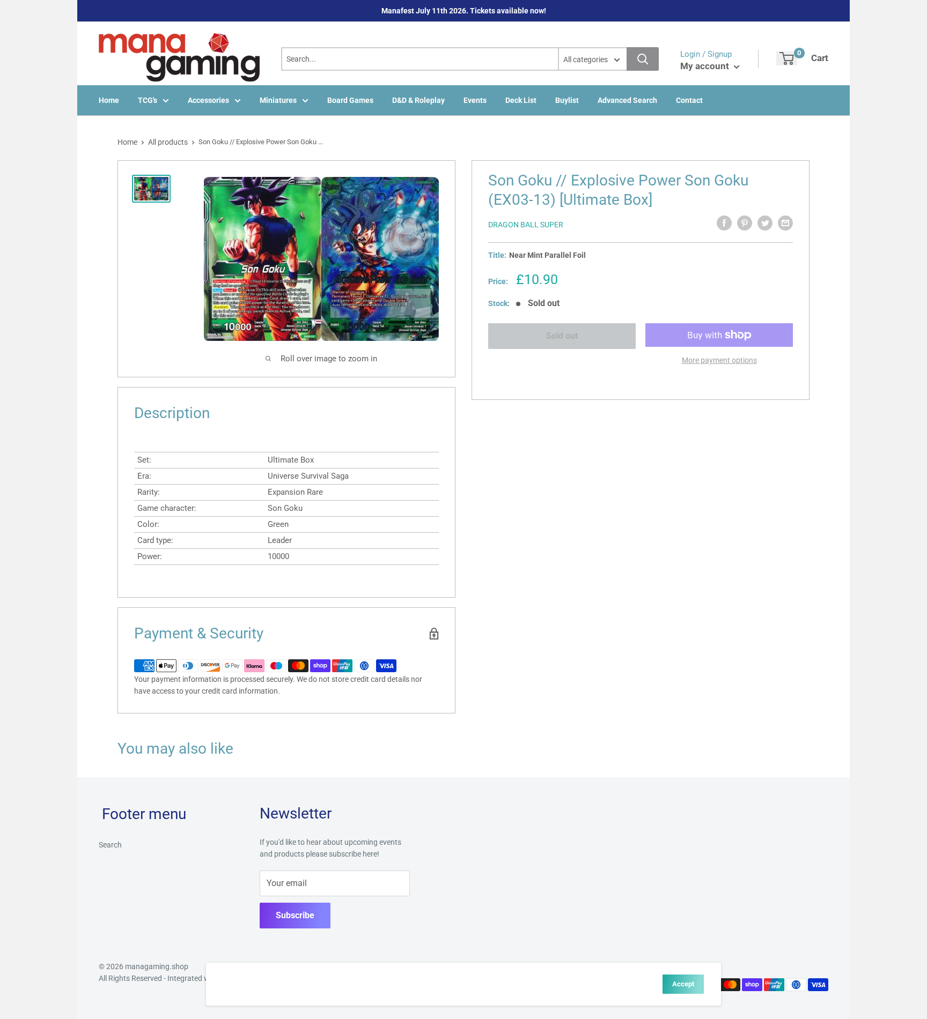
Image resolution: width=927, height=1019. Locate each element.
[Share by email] (785, 222)
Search (110, 845)
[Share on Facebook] (724, 222)
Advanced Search (627, 100)
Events (475, 100)
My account (705, 66)
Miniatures (278, 100)
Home (109, 100)
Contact (689, 100)
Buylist (567, 100)
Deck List (520, 100)
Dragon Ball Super (525, 224)
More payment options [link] (719, 360)
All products (168, 142)
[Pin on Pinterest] (744, 222)
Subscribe (295, 915)
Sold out (562, 336)
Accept (683, 984)
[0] (786, 58)
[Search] (643, 59)
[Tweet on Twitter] (764, 222)
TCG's (147, 100)
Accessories (208, 100)
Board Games (350, 100)
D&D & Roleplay (418, 100)
